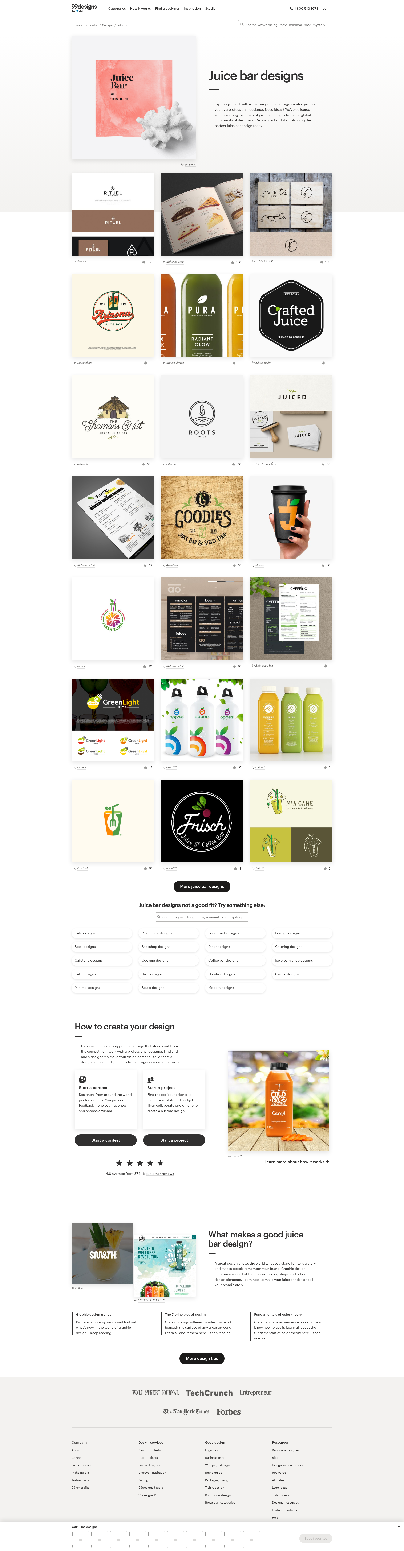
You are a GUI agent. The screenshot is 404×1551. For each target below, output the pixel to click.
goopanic (190, 164)
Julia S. (259, 868)
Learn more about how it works (294, 1161)
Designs (108, 25)
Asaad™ (171, 868)
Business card (215, 1457)
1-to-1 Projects (148, 1457)
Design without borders (288, 1465)
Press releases (81, 1465)
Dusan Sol (83, 464)
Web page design (217, 1465)
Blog (275, 1457)
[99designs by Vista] (84, 8)
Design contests (149, 1450)
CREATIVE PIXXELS (151, 1300)
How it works (140, 8)
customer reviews (160, 1173)
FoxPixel (82, 868)
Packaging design (217, 1480)
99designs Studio (150, 1487)
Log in (327, 8)
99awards (279, 1472)
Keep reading (100, 1333)
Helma (81, 666)
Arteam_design (175, 363)
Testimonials (80, 1480)
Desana (81, 767)
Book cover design (218, 1495)
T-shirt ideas (280, 1495)
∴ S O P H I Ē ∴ (265, 261)
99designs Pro (148, 1495)
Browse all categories (220, 1502)
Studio (210, 8)
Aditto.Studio (263, 363)
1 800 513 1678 (306, 8)
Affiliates (278, 1480)
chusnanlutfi (84, 363)
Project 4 (82, 261)
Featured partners (284, 1510)
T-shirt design (214, 1487)
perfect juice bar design (233, 126)
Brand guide (213, 1472)
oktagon (171, 464)
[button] (399, 1526)
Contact (77, 1457)
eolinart (260, 767)
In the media (80, 1472)
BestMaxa (172, 565)
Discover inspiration (152, 1472)
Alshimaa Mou (175, 262)
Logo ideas (279, 1487)
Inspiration (192, 8)
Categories (117, 8)
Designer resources (285, 1502)
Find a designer (167, 8)
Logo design (213, 1450)
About (76, 1450)
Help (275, 1517)
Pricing (143, 1480)
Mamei (259, 565)
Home (76, 25)
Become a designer (285, 1450)
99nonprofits (80, 1487)
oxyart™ (171, 767)
